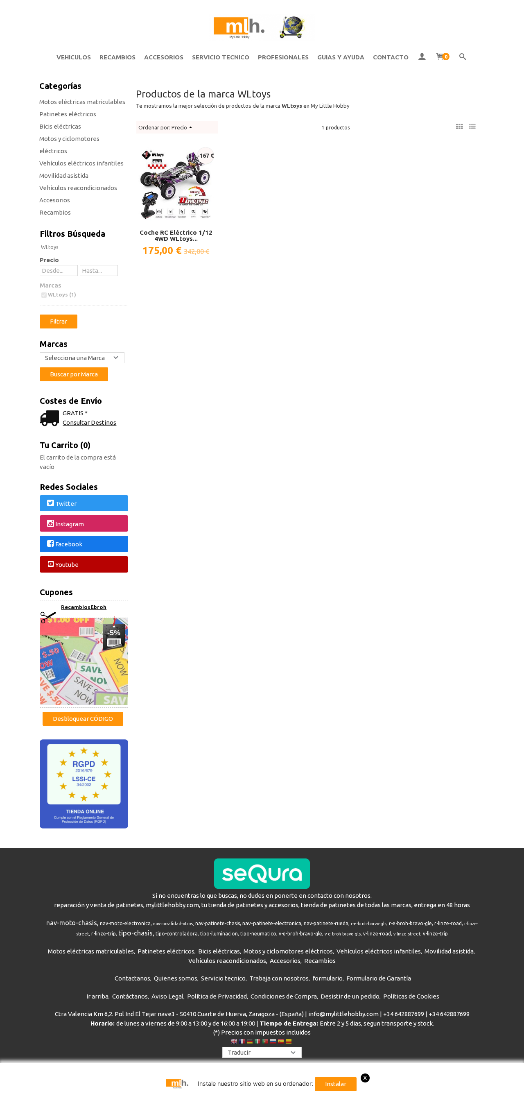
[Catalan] (289, 1042)
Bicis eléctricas (60, 126)
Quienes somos (175, 978)
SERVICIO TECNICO (220, 57)
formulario (327, 978)
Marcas (50, 285)
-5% (113, 633)
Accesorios (54, 200)
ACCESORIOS (163, 57)
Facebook (68, 544)
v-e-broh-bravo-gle (300, 933)
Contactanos (132, 978)
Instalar (335, 1083)
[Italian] (257, 1042)
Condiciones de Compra (284, 996)
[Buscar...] (463, 57)
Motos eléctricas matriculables (82, 101)
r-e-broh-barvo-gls (368, 923)
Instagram (69, 524)
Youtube (67, 564)
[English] (234, 1042)
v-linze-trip (435, 933)
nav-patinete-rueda (326, 923)
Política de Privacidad (217, 996)
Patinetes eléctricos (67, 114)
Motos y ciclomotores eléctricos (69, 144)
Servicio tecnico (223, 978)
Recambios (55, 212)
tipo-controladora (177, 933)
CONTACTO (391, 57)
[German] (249, 1042)
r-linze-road (448, 923)
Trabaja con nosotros (279, 978)
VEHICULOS (73, 57)
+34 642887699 (403, 1013)
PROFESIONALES (283, 57)
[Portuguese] (265, 1042)
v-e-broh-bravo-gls (343, 933)
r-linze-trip (103, 933)
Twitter (66, 503)
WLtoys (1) (62, 294)
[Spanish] (281, 1042)
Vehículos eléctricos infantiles (81, 163)
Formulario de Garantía (378, 978)
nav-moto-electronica (125, 923)
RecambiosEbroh (83, 607)
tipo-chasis (135, 933)
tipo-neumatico (258, 933)
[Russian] (273, 1042)
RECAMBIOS (117, 57)
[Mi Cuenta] (422, 57)
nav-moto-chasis (71, 922)
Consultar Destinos (89, 422)
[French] (242, 1042)
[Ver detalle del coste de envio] (51, 419)
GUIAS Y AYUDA (340, 57)
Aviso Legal (167, 996)
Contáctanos (130, 996)
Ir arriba (97, 996)
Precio (49, 259)
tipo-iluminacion (219, 933)
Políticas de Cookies (411, 996)
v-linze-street (406, 933)
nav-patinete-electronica (271, 923)
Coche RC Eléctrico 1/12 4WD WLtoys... (176, 235)
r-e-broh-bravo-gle (410, 923)
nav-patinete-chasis (217, 923)
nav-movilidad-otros (173, 923)
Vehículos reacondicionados (78, 187)
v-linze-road (377, 933)
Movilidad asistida (63, 175)
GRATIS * (75, 413)
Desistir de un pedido (350, 996)
